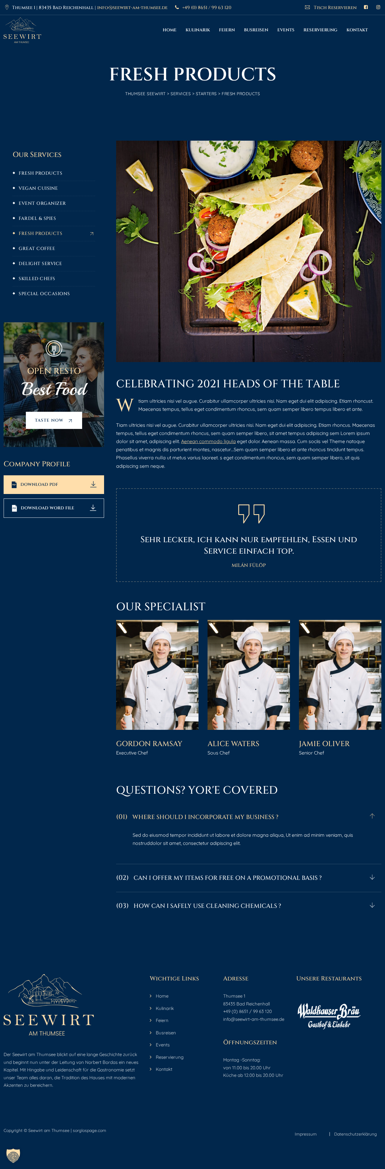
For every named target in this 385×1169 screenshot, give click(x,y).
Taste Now (50, 420)
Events (285, 30)
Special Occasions (44, 294)
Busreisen (256, 30)
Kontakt (357, 30)
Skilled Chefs (37, 279)
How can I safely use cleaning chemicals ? (198, 906)
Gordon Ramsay (149, 744)
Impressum (306, 1134)
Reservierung (320, 30)
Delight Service (40, 264)
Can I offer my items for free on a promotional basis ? (219, 878)
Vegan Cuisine (38, 188)
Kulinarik (198, 30)
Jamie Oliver (324, 744)
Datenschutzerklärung (355, 1134)
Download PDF (39, 484)
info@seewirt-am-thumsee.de (132, 8)
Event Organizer (42, 203)
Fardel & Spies (37, 218)
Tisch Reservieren (335, 8)
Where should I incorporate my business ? (197, 817)
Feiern (227, 30)
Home (170, 30)
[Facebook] (366, 7)
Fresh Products (40, 173)
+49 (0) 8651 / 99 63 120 (206, 8)
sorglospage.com (89, 1130)
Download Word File (47, 508)
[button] (248, 817)
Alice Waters (233, 744)
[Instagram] (378, 7)
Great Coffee (37, 248)
